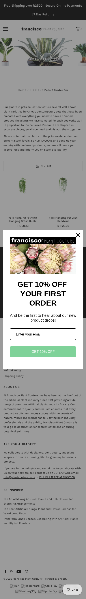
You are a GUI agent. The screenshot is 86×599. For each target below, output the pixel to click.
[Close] (78, 235)
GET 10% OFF (43, 352)
